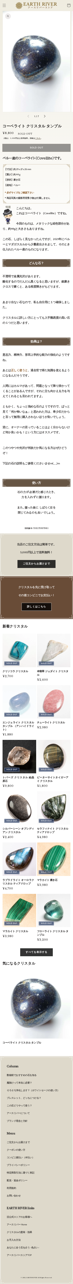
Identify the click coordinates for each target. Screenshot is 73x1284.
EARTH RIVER (31, 1277)
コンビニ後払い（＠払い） (20, 1157)
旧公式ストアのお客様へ (19, 1217)
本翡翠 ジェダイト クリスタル (53, 673)
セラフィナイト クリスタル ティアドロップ (53, 830)
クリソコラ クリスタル (15, 671)
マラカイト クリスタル (15, 931)
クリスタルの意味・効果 (19, 1232)
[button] (4, 5)
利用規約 (11, 1188)
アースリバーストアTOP (19, 1255)
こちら (38, 138)
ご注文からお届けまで (36, 563)
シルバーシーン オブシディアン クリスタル (18, 830)
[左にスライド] (28, 116)
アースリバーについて (18, 1113)
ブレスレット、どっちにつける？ (24, 1098)
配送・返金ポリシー (17, 1180)
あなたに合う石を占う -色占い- (23, 1247)
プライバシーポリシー (18, 1165)
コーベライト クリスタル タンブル (22, 1042)
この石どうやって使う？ (19, 1105)
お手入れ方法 (14, 1240)
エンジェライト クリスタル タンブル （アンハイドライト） (18, 726)
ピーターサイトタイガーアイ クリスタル (53, 779)
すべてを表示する (36, 952)
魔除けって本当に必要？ (19, 1082)
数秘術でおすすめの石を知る (22, 1075)
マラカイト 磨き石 (47, 880)
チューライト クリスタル (51, 722)
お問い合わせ (14, 1195)
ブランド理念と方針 (17, 1121)
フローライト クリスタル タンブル (53, 933)
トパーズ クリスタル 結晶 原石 (18, 779)
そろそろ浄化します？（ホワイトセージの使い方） (33, 1090)
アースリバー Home (17, 1224)
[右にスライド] (44, 116)
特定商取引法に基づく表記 (20, 1172)
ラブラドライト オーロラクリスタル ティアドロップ (18, 881)
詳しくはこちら (36, 606)
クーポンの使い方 (16, 1150)
